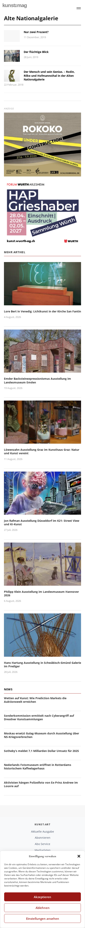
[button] (79, 856)
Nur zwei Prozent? (36, 32)
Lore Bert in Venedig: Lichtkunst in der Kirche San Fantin (42, 311)
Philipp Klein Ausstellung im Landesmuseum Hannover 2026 (41, 593)
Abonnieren (42, 837)
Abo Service (42, 844)
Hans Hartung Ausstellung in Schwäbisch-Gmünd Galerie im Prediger (42, 664)
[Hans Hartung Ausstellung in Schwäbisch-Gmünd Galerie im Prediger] (42, 654)
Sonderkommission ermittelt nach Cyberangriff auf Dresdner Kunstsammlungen (39, 717)
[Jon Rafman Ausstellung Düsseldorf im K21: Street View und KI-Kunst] (42, 512)
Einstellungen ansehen (42, 919)
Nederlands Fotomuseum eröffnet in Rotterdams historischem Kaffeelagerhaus (37, 766)
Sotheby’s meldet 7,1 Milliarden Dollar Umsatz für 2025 (41, 751)
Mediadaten (43, 850)
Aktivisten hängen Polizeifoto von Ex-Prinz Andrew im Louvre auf (41, 784)
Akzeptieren (42, 897)
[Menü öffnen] (78, 8)
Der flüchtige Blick (36, 52)
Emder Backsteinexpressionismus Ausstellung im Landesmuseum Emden (37, 380)
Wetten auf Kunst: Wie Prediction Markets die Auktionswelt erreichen (35, 700)
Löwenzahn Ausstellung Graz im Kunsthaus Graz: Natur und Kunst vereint (41, 451)
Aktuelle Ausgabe (42, 831)
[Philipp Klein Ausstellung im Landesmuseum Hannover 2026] (42, 583)
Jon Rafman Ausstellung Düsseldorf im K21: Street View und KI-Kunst (41, 522)
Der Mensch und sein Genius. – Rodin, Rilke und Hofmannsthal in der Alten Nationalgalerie (49, 75)
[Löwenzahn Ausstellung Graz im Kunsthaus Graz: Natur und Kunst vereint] (42, 441)
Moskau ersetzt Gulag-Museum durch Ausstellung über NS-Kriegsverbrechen (41, 735)
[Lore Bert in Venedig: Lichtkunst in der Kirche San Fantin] (42, 303)
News (8, 689)
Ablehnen (43, 908)
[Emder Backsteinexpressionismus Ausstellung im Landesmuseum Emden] (42, 370)
